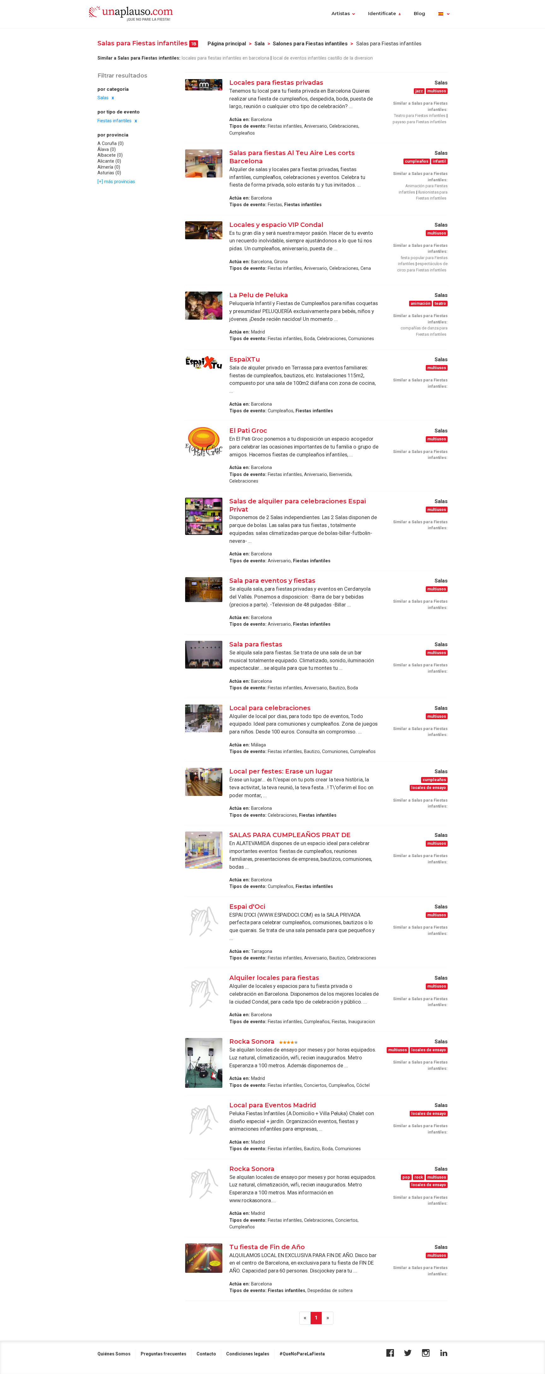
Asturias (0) (109, 172)
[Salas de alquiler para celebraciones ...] (203, 516)
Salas (102, 97)
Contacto (206, 1353)
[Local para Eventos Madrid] (203, 1120)
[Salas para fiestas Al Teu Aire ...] (203, 163)
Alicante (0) (109, 161)
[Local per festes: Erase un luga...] (203, 782)
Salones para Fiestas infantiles (310, 44)
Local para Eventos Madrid (272, 1105)
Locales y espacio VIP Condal (276, 225)
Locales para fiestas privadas (277, 82)
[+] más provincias (116, 181)
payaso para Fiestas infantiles (419, 121)
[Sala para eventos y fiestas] (203, 589)
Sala (260, 44)
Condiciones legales (247, 1353)
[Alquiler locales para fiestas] (203, 993)
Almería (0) (108, 166)
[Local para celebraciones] (203, 718)
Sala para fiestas (255, 644)
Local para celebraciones (270, 708)
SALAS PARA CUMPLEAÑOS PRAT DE (290, 835)
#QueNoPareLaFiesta (302, 1353)
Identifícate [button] (382, 13)
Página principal (227, 44)
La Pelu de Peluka (258, 295)
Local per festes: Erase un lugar (281, 771)
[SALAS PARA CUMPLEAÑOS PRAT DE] (203, 850)
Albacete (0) (110, 155)
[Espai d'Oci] (203, 921)
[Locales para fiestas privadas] (203, 84)
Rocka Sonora (251, 1041)
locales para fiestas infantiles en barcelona (225, 58)
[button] (444, 14)
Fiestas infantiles (114, 120)
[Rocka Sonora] (203, 1062)
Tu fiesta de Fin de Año (267, 1247)
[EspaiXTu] (203, 362)
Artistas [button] (340, 13)
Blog (419, 13)
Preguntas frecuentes (163, 1353)
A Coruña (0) (110, 143)
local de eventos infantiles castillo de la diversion (323, 58)
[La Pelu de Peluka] (203, 306)
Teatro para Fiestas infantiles (419, 115)
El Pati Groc (248, 430)
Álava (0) (106, 149)
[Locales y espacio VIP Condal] (203, 230)
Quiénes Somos (114, 1353)
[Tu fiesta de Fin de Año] (203, 1258)
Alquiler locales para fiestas (274, 978)
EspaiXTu (244, 359)
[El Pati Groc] (203, 441)
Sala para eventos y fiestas (272, 580)
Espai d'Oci (247, 906)
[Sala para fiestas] (203, 655)
